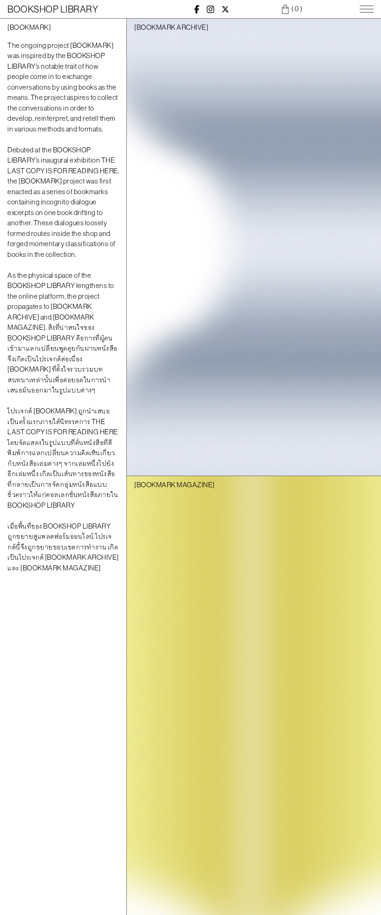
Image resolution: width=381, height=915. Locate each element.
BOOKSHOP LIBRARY (52, 9)
